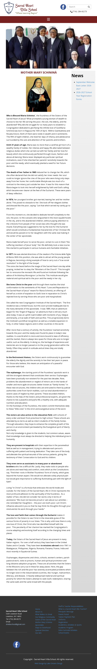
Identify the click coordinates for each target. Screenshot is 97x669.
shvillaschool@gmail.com (15, 624)
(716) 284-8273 (79, 11)
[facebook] (63, 7)
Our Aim (38, 633)
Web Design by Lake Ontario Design (48, 663)
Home (37, 609)
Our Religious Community (45, 617)
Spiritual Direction (42, 630)
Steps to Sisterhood (42, 627)
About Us (38, 612)
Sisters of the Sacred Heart (45, 619)
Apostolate (39, 625)
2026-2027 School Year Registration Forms (84, 96)
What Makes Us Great (43, 614)
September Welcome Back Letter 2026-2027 (85, 85)
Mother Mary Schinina (43, 622)
